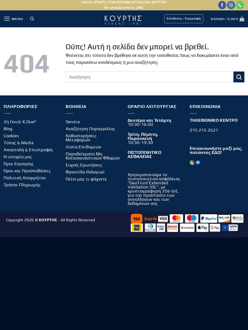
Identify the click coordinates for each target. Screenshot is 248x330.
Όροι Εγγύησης (19, 163)
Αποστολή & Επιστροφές (28, 149)
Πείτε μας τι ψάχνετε (86, 178)
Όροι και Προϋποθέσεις (27, 170)
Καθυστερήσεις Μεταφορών (81, 137)
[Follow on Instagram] (231, 5)
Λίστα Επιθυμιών (83, 146)
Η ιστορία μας (18, 156)
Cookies (11, 135)
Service (73, 121)
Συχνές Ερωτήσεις (84, 164)
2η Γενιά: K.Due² (20, 121)
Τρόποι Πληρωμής (22, 184)
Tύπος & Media (19, 142)
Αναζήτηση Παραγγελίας (90, 128)
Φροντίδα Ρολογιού (85, 171)
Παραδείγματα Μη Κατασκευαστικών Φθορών (93, 155)
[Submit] (238, 77)
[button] (13, 18)
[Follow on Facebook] (222, 5)
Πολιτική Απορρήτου (25, 177)
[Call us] (240, 5)
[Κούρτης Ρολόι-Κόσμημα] (124, 18)
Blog (8, 128)
